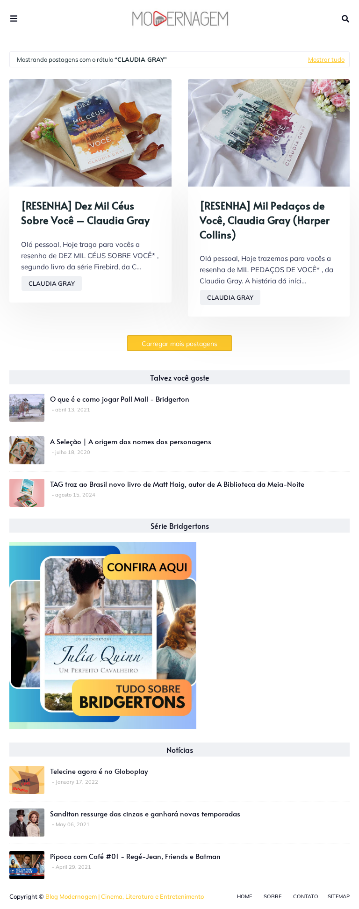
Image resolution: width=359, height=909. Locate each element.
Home (244, 896)
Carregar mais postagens (179, 343)
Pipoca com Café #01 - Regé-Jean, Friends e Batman (135, 856)
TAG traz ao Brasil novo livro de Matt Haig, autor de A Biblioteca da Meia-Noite (177, 484)
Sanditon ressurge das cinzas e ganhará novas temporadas (145, 813)
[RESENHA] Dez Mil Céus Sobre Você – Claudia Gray (85, 212)
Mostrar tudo (326, 59)
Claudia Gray (52, 283)
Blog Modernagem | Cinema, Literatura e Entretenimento (124, 896)
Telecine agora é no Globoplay (99, 771)
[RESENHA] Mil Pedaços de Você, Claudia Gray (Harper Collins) (265, 219)
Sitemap (339, 896)
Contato (305, 896)
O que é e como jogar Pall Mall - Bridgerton (119, 399)
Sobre (272, 896)
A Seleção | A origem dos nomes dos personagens (130, 441)
